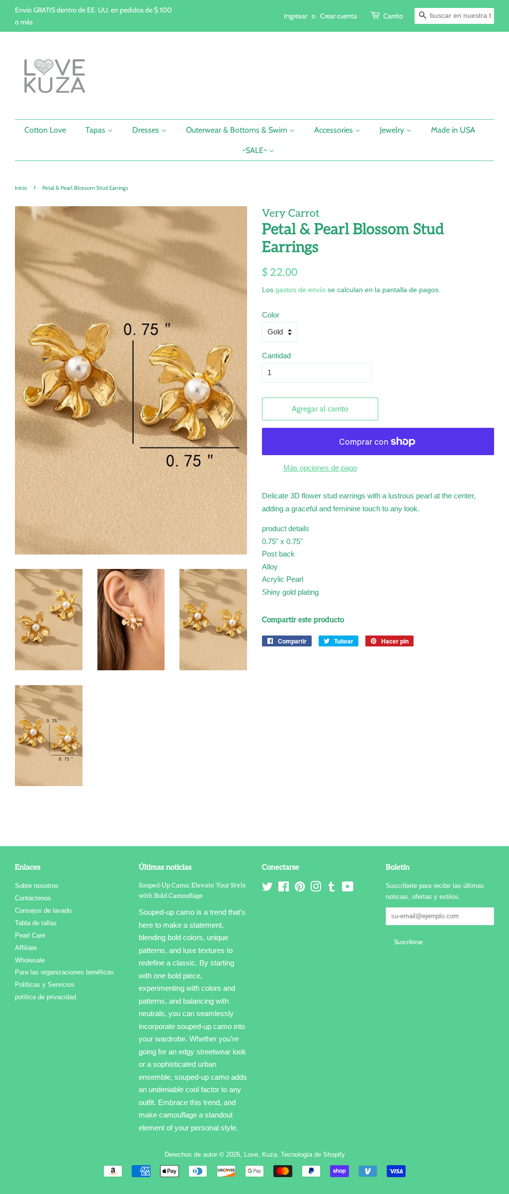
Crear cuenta (338, 15)
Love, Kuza (260, 1154)
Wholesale (30, 960)
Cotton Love (45, 130)
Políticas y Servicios (45, 984)
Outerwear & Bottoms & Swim (237, 130)
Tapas (96, 130)
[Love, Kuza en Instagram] (315, 888)
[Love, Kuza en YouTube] (347, 888)
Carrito (393, 15)
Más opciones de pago (320, 468)
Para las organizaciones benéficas (64, 972)
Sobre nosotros (37, 885)
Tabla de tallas (36, 923)
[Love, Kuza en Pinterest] (299, 888)
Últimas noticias (165, 867)
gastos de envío (300, 290)
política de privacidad (45, 997)
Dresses (146, 130)
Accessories (334, 130)
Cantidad (276, 355)
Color (270, 315)
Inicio (21, 187)
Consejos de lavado (43, 910)
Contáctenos (33, 898)
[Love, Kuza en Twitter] (267, 888)
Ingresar (295, 15)
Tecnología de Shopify (313, 1154)
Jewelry (393, 130)
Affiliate (26, 948)
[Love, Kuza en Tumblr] (331, 888)
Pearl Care (30, 935)
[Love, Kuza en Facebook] (283, 888)
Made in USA (453, 130)
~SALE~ (255, 150)
